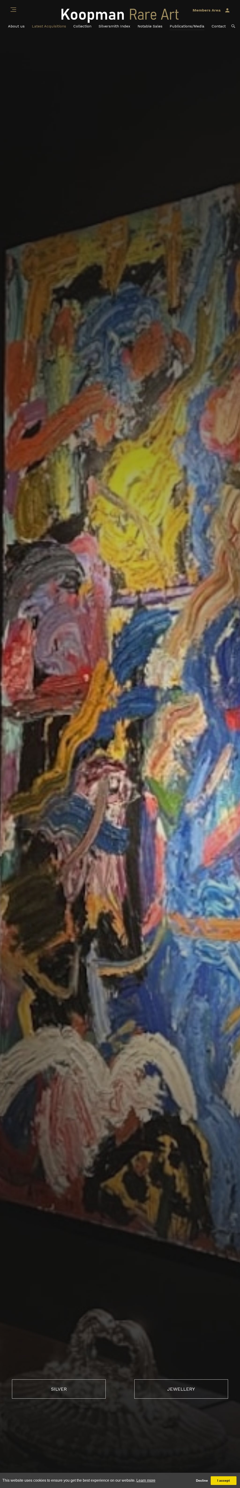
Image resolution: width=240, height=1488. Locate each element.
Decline (202, 1480)
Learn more (145, 1480)
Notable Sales (150, 26)
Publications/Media (187, 26)
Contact (219, 26)
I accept (223, 1480)
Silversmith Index (114, 26)
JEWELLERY (181, 1389)
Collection (82, 26)
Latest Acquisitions (49, 26)
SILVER (59, 1389)
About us (16, 26)
